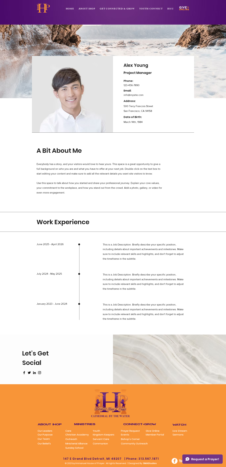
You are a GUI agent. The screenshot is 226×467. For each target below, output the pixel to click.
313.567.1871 (148, 459)
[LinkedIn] (34, 373)
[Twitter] (29, 373)
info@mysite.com (133, 95)
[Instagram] (40, 373)
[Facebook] (24, 373)
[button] (117, 9)
